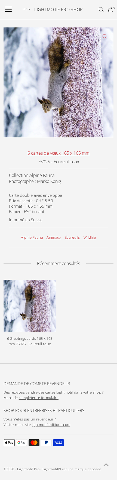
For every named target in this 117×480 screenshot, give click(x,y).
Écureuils (72, 237)
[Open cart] (110, 9)
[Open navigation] (8, 9)
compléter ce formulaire (39, 397)
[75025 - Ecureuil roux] (30, 306)
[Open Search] (101, 9)
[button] (26, 9)
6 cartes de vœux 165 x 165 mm (58, 153)
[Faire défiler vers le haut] (106, 465)
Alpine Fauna (32, 237)
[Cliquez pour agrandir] (104, 36)
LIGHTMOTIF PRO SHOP (58, 10)
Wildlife (90, 237)
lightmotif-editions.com (51, 424)
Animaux (54, 237)
